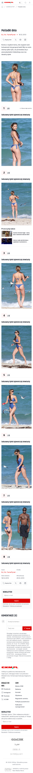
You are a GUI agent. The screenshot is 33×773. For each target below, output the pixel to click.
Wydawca (18, 695)
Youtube (6, 696)
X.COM (6, 699)
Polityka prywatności (22, 701)
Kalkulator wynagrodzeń (20, 706)
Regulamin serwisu (21, 698)
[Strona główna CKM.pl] (9, 3)
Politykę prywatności (16, 606)
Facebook (7, 689)
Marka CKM (19, 686)
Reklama (18, 689)
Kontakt (18, 692)
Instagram (7, 692)
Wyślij (28, 628)
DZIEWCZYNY (10, 6)
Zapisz (16, 601)
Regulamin (6, 606)
